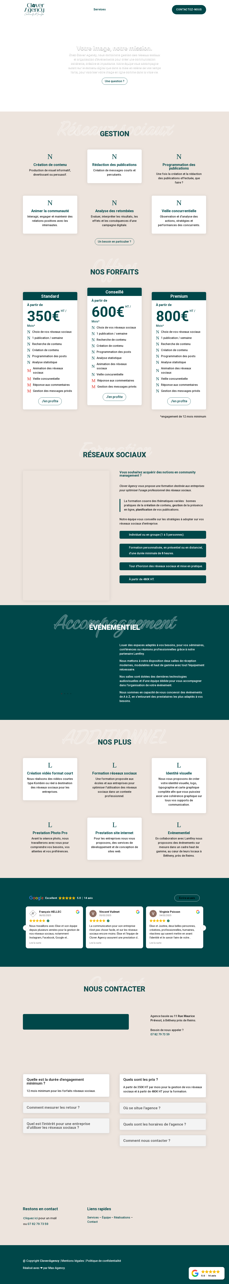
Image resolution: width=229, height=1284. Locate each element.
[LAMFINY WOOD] (66, 700)
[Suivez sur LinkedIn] (171, 1048)
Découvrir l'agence (75, 1024)
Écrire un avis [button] (187, 898)
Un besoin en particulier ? (114, 241)
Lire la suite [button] (35, 942)
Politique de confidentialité (103, 1261)
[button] (203, 928)
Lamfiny (139, 653)
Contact (92, 1221)
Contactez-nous (189, 9)
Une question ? (114, 81)
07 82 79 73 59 (38, 1224)
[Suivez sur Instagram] (158, 1048)
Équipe (114, 9)
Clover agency (80, 9)
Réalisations (131, 9)
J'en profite (50, 401)
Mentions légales (72, 1261)
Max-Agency (56, 1268)
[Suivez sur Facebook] (144, 1048)
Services (100, 9)
